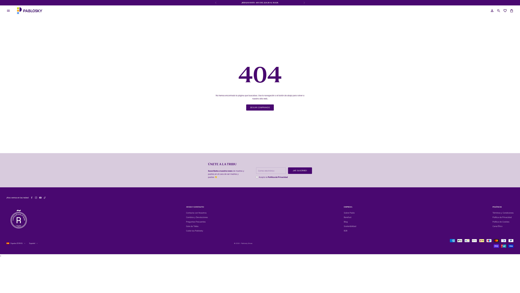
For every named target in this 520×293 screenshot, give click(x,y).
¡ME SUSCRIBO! (300, 170)
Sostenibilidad (350, 226)
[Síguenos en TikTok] (44, 197)
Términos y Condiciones (503, 213)
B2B (345, 231)
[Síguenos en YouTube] (40, 197)
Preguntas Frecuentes (196, 222)
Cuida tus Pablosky (194, 231)
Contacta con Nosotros (196, 213)
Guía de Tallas (192, 226)
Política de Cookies (501, 222)
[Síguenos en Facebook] (31, 197)
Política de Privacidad (278, 177)
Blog (346, 222)
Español (32, 243)
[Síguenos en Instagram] (36, 197)
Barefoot (347, 217)
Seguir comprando (260, 107)
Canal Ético (497, 226)
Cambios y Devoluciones (197, 217)
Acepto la (273, 177)
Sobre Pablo (349, 213)
